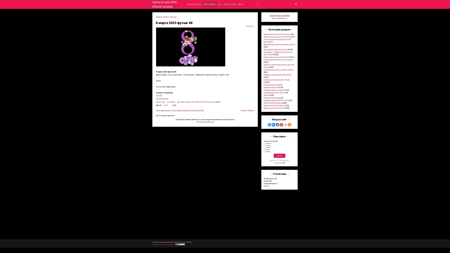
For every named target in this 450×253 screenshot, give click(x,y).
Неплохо (268, 147)
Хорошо (268, 145)
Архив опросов (283, 160)
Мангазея (207, 102)
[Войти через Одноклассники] (289, 124)
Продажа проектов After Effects (276, 100)
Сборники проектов (271, 85)
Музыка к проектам (271, 87)
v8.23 (193, 102)
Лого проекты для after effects (276, 49)
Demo (158, 81)
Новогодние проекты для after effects (278, 60)
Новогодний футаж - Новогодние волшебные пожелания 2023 (180, 111)
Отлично (268, 143)
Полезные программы (272, 98)
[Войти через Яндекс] (281, 124)
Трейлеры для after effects (274, 93)
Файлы (166, 17)
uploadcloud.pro (162, 99)
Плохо (268, 149)
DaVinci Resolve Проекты (273, 103)
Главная (159, 17)
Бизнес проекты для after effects (276, 57)
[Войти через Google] (285, 124)
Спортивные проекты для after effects (278, 70)
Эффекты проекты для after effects (277, 75)
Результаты (275, 160)
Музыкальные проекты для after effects (279, 44)
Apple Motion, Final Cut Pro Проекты (277, 34)
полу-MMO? (216, 102)
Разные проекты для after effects (277, 80)
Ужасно (268, 151)
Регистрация (203, 122)
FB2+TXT (199, 102)
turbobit (159, 96)
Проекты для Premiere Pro (274, 108)
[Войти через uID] (269, 124)
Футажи (173, 17)
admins (172, 102)
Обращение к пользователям (163, 245)
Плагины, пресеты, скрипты (274, 90)
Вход (211, 122)
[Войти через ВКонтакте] (273, 124)
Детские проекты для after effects (277, 37)
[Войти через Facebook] (277, 124)
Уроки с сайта (185, 102)
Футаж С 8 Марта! (247, 111)
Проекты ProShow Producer (274, 105)
